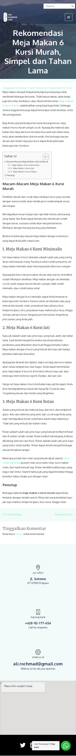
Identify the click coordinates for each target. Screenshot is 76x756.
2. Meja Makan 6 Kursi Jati (22, 168)
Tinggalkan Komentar (14, 87)
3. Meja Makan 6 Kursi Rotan (24, 171)
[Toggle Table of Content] (44, 157)
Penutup (11, 175)
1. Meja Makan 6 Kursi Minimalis (25, 165)
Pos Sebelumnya (11, 514)
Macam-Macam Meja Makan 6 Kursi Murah (27, 161)
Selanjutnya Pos (65, 514)
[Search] (73, 6)
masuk (19, 533)
